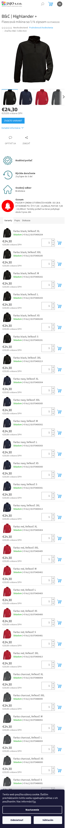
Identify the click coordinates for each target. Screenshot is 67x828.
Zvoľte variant (13, 120)
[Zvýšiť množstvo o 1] (53, 241)
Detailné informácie (11, 128)
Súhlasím (47, 820)
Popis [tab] (17, 220)
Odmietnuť (16, 820)
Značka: (15, 31)
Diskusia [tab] (26, 220)
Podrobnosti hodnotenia (41, 27)
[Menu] (59, 4)
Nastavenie (32, 810)
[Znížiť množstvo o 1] (53, 244)
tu (34, 801)
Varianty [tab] (8, 220)
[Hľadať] (42, 4)
